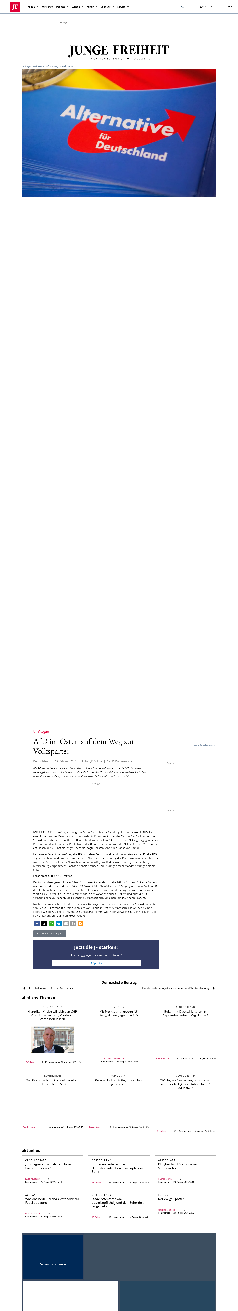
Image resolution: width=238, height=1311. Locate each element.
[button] (182, 7)
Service (121, 6)
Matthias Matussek (167, 1210)
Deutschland (41, 761)
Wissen (76, 6)
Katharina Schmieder (114, 1058)
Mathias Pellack (32, 1213)
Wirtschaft (47, 6)
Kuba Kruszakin (32, 1179)
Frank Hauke (29, 1127)
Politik (31, 6)
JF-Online (29, 1062)
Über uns (105, 6)
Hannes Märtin (165, 1179)
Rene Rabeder (162, 1058)
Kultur (90, 6)
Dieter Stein (94, 1127)
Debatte (60, 6)
